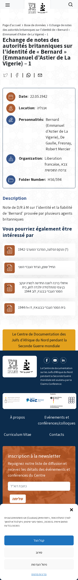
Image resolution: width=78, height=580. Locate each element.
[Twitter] (5, 75)
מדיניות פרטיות (39, 574)
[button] (71, 509)
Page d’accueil (12, 25)
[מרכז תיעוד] (37, 4)
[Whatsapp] (28, 75)
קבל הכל (39, 540)
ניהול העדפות (39, 564)
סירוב (39, 552)
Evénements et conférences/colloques (56, 420)
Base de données (35, 25)
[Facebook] (17, 75)
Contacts (56, 434)
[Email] (40, 75)
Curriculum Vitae (17, 434)
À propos (17, 417)
